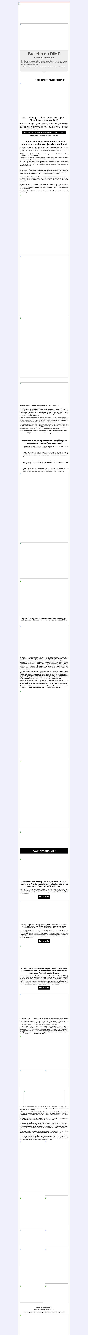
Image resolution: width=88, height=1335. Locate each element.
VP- (57, 430)
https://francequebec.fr (52, 428)
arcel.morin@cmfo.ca (58, 1312)
